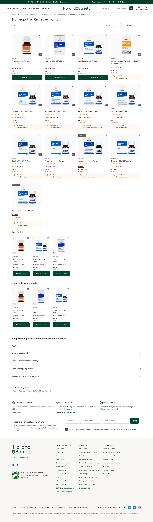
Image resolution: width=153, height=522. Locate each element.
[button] (21, 26)
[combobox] (114, 8)
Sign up (134, 421)
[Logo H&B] (76, 9)
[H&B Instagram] (13, 464)
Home (14, 15)
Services (46, 8)
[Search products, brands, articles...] (131, 8)
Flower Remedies (45, 391)
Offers (16, 8)
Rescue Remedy (19, 391)
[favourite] (28, 238)
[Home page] (76, 8)
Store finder (113, 2)
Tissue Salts (32, 391)
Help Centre (122, 2)
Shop (8, 8)
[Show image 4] (28, 54)
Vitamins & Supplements (29, 15)
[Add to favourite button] (39, 36)
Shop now (63, 2)
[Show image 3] (26, 54)
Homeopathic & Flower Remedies (54, 15)
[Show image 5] (29, 54)
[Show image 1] (26, 154)
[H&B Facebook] (17, 464)
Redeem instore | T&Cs (99, 2)
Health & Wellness (30, 8)
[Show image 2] (25, 54)
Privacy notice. (131, 429)
